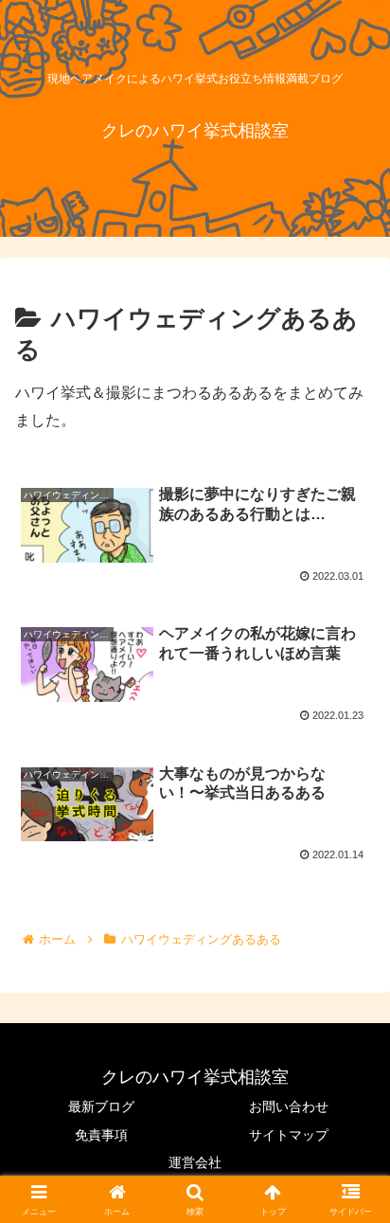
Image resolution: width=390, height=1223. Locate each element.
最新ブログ (101, 1106)
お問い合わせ (288, 1106)
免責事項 (101, 1134)
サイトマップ (288, 1134)
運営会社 (195, 1162)
